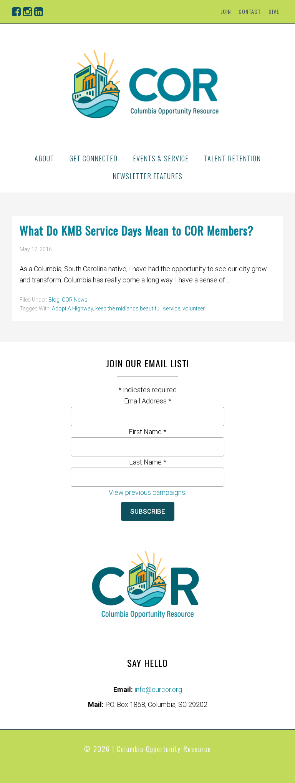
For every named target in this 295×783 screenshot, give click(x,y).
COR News (75, 300)
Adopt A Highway (72, 308)
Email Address (147, 401)
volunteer (193, 308)
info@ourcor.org (158, 689)
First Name (147, 432)
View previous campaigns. (147, 492)
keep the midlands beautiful (128, 308)
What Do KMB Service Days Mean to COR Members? (137, 230)
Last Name (147, 462)
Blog (54, 300)
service (171, 308)
